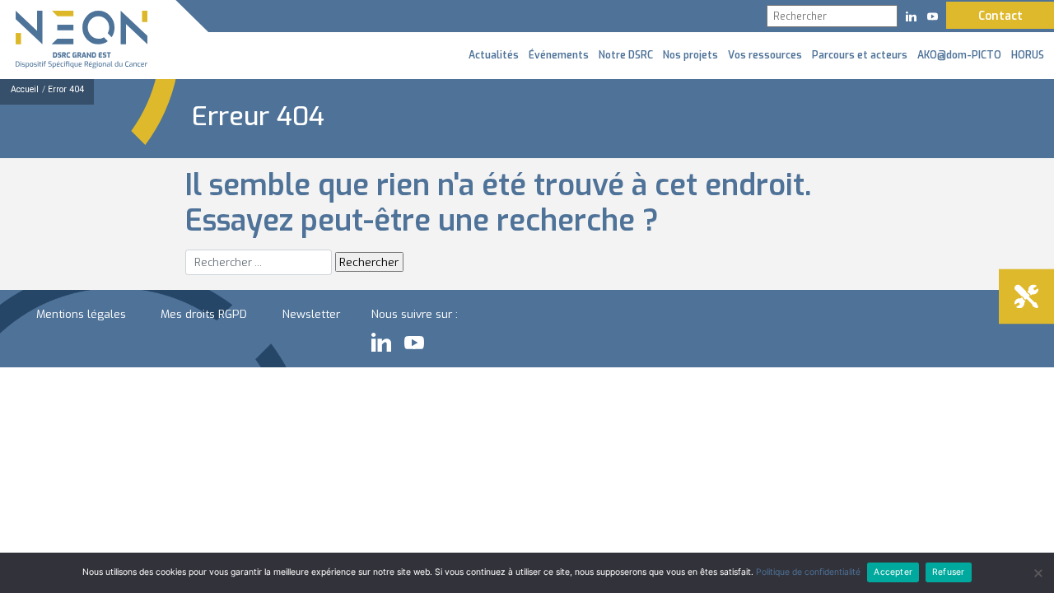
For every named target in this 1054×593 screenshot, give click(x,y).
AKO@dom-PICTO (959, 55)
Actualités (494, 55)
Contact (1000, 15)
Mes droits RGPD (204, 313)
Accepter (893, 572)
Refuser (948, 572)
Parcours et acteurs (859, 55)
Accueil (25, 89)
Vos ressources (765, 55)
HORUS (1027, 55)
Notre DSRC (626, 55)
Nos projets (690, 55)
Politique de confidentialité (808, 572)
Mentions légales (81, 313)
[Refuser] (1037, 573)
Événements (559, 55)
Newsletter (311, 313)
